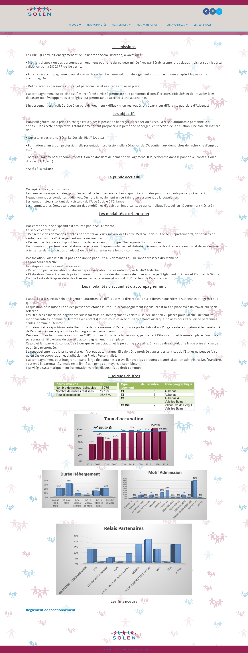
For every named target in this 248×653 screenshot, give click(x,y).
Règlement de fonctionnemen (50, 610)
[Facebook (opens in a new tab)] (206, 11)
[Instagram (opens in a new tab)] (213, 11)
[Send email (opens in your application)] (219, 11)
